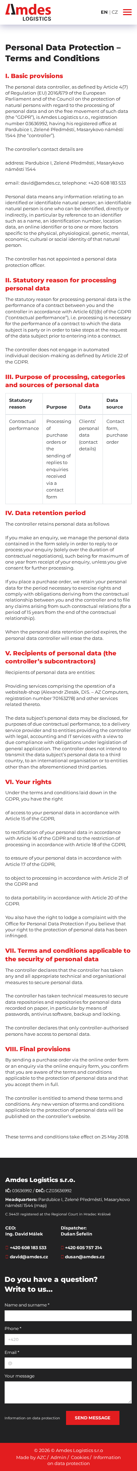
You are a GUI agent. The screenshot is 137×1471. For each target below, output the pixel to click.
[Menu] (127, 12)
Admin (58, 1457)
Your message (19, 1376)
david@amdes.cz (29, 1256)
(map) (40, 1205)
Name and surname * (27, 1305)
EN (105, 12)
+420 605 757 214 (83, 1247)
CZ (115, 12)
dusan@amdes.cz (85, 1256)
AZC (41, 1457)
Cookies (80, 1457)
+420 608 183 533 (28, 1247)
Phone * (13, 1328)
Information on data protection (32, 1418)
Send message (92, 1417)
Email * (12, 1352)
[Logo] (28, 12)
